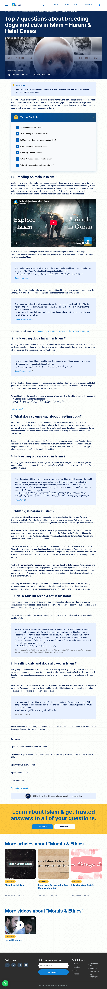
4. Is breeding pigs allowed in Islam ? (34, 146)
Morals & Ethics (10, 881)
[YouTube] (26, 965)
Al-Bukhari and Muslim (23, 371)
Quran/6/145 (20, 500)
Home (75, 964)
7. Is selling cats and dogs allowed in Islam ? (37, 165)
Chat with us (42, 826)
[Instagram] (19, 965)
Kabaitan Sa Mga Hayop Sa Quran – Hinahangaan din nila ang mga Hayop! (86, 888)
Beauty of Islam (43, 881)
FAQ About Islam (93, 964)
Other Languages (93, 975)
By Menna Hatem (15, 70)
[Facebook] (7, 965)
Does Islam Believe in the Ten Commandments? (19, 886)
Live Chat (93, 968)
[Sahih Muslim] (17, 409)
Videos (76, 5)
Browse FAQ (64, 826)
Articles (56, 5)
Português (15, 788)
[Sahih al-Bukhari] (21, 278)
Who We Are (89, 5)
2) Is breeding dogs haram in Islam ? (34, 134)
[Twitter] (13, 965)
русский (24, 788)
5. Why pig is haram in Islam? (31, 153)
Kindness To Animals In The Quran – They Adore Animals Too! (63, 331)
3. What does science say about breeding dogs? (38, 140)
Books (67, 5)
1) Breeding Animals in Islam (31, 127)
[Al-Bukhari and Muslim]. (24, 319)
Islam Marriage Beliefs (49, 885)
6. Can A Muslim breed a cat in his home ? (36, 159)
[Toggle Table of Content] (91, 117)
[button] (5, 983)
